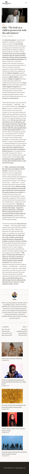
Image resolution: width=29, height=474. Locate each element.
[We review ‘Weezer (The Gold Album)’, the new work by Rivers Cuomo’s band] (14, 396)
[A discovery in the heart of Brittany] (14, 349)
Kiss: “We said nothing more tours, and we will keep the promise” (7, 331)
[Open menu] (26, 3)
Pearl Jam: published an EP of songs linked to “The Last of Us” (22, 331)
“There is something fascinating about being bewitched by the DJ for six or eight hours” (14, 382)
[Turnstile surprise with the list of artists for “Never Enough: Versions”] (14, 443)
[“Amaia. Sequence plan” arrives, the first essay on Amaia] (14, 419)
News (3, 25)
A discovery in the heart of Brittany (12, 358)
